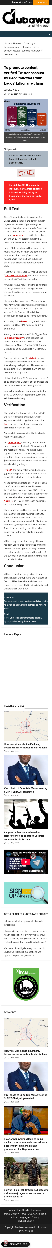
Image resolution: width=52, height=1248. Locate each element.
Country (35, 1217)
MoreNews (42, 1227)
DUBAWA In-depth (37, 1214)
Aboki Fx (8, 501)
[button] (4, 34)
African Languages (20, 1217)
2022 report (14, 442)
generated (19, 235)
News (23, 1214)
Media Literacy (11, 1214)
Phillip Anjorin (12, 90)
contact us (39, 955)
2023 (9, 470)
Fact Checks (23, 1210)
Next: (23, 618)
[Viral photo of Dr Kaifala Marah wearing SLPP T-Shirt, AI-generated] (26, 770)
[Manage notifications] (6, 1242)
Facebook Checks (25, 1221)
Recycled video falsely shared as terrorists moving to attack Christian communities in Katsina (24, 835)
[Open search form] (50, 34)
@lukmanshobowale (16, 275)
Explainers (36, 1210)
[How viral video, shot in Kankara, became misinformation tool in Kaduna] (26, 726)
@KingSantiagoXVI (14, 338)
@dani (32, 358)
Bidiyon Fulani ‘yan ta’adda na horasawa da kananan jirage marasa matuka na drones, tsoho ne (26, 1193)
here (6, 424)
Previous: (26, 603)
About (12, 1210)
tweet (24, 321)
